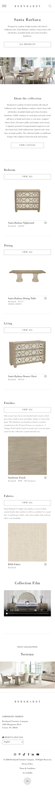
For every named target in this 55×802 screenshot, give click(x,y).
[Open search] (50, 6)
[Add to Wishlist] (45, 222)
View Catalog (27, 145)
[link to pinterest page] (19, 754)
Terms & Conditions (27, 769)
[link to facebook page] (28, 754)
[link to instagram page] (15, 754)
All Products (27, 45)
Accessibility (27, 773)
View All (27, 177)
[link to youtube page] (38, 754)
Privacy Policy (27, 764)
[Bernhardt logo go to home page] (27, 6)
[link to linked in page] (33, 754)
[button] (27, 200)
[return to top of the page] (27, 781)
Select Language (13, 738)
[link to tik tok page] (24, 754)
